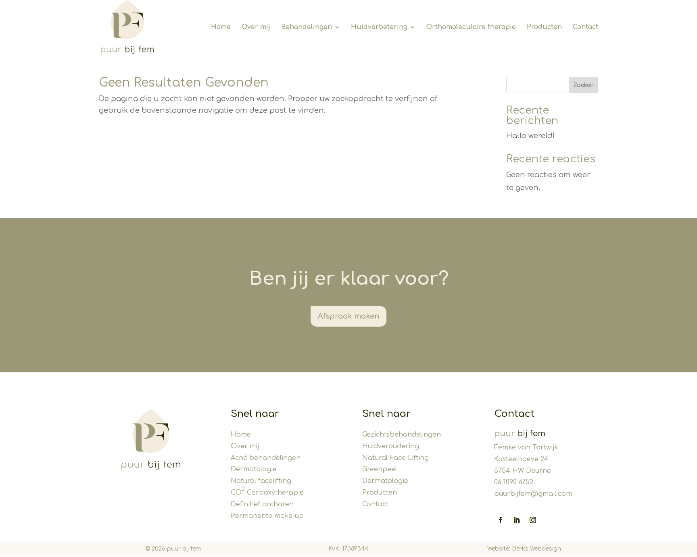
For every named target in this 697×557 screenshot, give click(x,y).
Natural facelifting (261, 481)
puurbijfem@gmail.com (533, 493)
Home (241, 434)
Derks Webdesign (536, 549)
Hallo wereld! (530, 136)
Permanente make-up (267, 516)
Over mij (245, 446)
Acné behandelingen (266, 458)
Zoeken (583, 85)
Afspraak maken (348, 316)
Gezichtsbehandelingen (401, 434)
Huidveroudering (390, 446)
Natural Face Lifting (395, 458)
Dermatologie (254, 469)
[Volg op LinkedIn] (516, 520)
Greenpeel (379, 469)
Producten (379, 492)
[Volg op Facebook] (500, 520)
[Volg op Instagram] (532, 520)
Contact (375, 504)
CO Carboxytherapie (267, 492)
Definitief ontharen (262, 504)
